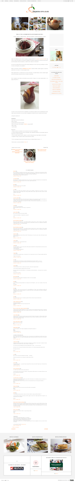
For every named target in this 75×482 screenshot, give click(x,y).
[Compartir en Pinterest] (46, 147)
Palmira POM (15, 386)
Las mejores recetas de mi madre (41, 58)
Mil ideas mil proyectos (56, 79)
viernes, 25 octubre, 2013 (16, 413)
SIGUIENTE (13, 428)
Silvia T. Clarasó (15, 409)
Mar (14, 288)
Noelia (14, 205)
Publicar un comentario (16, 427)
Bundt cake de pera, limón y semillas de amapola (29, 162)
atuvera (14, 362)
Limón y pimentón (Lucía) (17, 301)
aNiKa (14, 245)
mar (14, 259)
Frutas (18, 36)
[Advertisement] (53, 40)
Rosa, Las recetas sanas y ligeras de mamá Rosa (20, 308)
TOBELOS (25, 124)
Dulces (15, 36)
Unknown (14, 240)
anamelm (14, 265)
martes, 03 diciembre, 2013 (17, 425)
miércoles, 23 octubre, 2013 (17, 181)
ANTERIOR (46, 428)
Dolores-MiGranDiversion (17, 321)
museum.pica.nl (24, 424)
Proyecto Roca (23, 36)
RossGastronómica (56, 87)
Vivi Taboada (15, 178)
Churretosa (15, 233)
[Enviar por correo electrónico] (47, 147)
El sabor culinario (56, 77)
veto (14, 354)
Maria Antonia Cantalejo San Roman (18, 402)
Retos (44, 36)
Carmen (25, 141)
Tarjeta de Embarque (56, 89)
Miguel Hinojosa (15, 327)
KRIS (14, 392)
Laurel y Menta (15, 212)
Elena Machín (15, 276)
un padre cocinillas (16, 197)
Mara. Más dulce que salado (17, 220)
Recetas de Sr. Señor (56, 84)
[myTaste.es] (56, 473)
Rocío (14, 184)
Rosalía (14, 171)
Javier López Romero (16, 368)
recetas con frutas (31, 36)
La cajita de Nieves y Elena (17, 377)
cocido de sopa (15, 341)
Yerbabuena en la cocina (27, 68)
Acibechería (56, 75)
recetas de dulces (39, 36)
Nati (14, 296)
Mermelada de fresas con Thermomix (17, 152)
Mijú (14, 281)
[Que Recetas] (36, 470)
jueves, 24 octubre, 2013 (16, 351)
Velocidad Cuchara (56, 91)
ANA (14, 189)
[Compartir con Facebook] (43, 147)
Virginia (14, 253)
